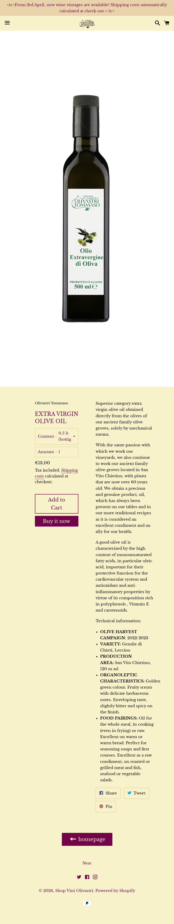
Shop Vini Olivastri (74, 890)
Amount (46, 452)
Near (87, 863)
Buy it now (56, 521)
